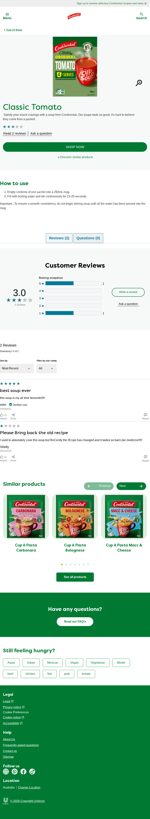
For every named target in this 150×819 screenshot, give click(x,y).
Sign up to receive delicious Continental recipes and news (110, 3)
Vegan (74, 662)
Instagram (6, 771)
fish (49, 673)
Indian (31, 662)
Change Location (29, 787)
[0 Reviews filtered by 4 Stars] (73, 290)
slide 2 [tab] (66, 564)
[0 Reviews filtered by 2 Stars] (73, 305)
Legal (6, 701)
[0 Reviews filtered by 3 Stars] (73, 298)
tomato (86, 673)
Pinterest (15, 771)
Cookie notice (12, 717)
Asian (11, 662)
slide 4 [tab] (75, 564)
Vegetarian (98, 662)
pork (67, 673)
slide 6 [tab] (84, 564)
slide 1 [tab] (62, 564)
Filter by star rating (47, 360)
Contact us (10, 751)
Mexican (52, 662)
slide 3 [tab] (70, 564)
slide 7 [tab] (88, 564)
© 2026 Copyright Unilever (27, 801)
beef (10, 673)
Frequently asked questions (21, 745)
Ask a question (128, 303)
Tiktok (32, 771)
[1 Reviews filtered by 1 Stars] (73, 313)
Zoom (138, 83)
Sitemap (8, 756)
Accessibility (11, 723)
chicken (30, 673)
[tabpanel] (75, 356)
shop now (75, 147)
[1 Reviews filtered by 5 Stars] (73, 283)
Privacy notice (12, 707)
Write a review (128, 292)
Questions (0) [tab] (88, 238)
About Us (9, 739)
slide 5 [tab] (79, 564)
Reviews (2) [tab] (59, 238)
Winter (121, 662)
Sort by (4, 360)
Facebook (23, 771)
